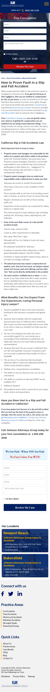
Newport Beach (15, 533)
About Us (7, 644)
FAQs (5, 652)
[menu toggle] (46, 4)
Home (3, 78)
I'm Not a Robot (12, 54)
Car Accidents (9, 611)
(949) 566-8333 (11, 550)
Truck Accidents (10, 614)
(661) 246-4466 (11, 575)
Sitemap (31, 676)
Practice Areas (9, 647)
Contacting (39, 105)
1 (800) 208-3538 (27, 58)
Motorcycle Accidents (12, 617)
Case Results (8, 650)
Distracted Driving (11, 626)
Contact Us (8, 658)
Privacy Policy (19, 676)
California (22, 420)
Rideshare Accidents (11, 620)
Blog (5, 656)
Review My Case (25, 67)
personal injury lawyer (21, 108)
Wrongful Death (10, 623)
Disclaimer (5, 676)
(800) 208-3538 (32, 11)
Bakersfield (12, 558)
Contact (31, 417)
